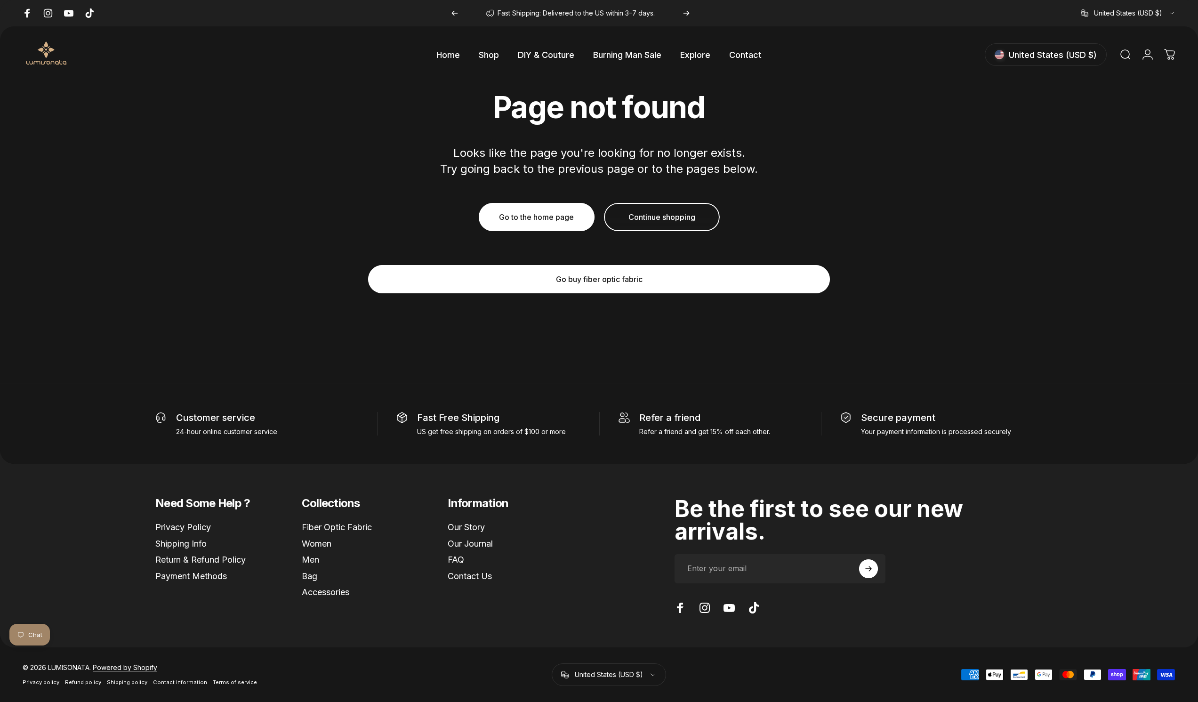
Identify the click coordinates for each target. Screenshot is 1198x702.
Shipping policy (127, 682)
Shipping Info (181, 544)
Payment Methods (191, 576)
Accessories (325, 592)
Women (316, 544)
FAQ (456, 560)
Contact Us (470, 576)
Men (310, 560)
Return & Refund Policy (200, 560)
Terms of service (235, 682)
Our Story (466, 527)
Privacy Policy (183, 527)
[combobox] (1128, 13)
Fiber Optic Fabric (337, 527)
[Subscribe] (868, 568)
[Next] (686, 13)
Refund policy (83, 682)
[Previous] (454, 13)
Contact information (180, 682)
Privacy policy (41, 682)
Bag (309, 576)
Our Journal (470, 544)
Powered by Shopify (125, 667)
